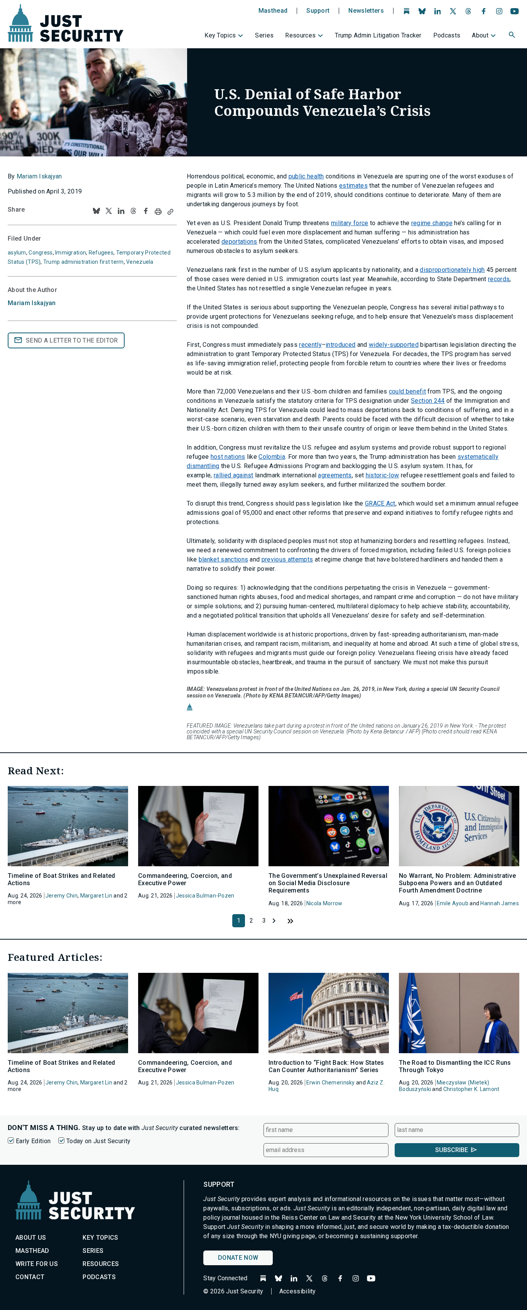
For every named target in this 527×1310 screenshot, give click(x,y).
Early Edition (33, 1141)
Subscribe (451, 1150)
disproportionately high (452, 269)
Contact (29, 1277)
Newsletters (366, 11)
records (499, 279)
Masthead (273, 11)
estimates (353, 185)
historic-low (382, 475)
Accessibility (297, 1291)
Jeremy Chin (62, 896)
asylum (17, 252)
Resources (300, 35)
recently (310, 344)
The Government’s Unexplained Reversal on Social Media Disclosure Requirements (328, 883)
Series (264, 35)
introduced (340, 344)
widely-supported (394, 344)
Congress (40, 252)
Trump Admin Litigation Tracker (378, 35)
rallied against (233, 475)
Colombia (271, 456)
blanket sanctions (223, 559)
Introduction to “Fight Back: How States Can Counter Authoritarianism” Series (326, 1066)
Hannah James (499, 903)
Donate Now (238, 1257)
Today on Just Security (98, 1141)
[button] (512, 35)
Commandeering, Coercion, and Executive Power (185, 879)
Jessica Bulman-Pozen (205, 896)
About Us (30, 1237)
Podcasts (447, 35)
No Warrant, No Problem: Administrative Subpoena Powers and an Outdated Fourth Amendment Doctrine (457, 883)
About (480, 35)
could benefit (407, 391)
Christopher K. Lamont (471, 1089)
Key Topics (220, 35)
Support (317, 11)
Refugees (101, 252)
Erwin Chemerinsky (330, 1082)
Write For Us (36, 1264)
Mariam (32, 303)
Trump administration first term (83, 262)
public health (306, 176)
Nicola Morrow (324, 903)
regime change (432, 223)
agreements (334, 475)
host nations (228, 456)
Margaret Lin (96, 896)
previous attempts (287, 559)
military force (349, 223)
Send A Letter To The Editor (72, 340)
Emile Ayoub (452, 903)
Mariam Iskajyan (39, 176)
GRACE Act (380, 503)
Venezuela (140, 262)
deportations (239, 241)
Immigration (70, 252)
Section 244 (428, 400)
